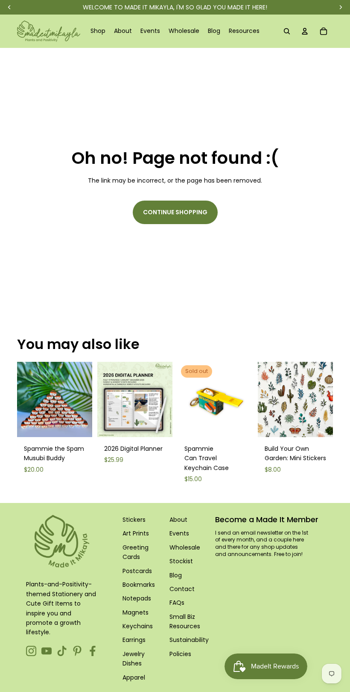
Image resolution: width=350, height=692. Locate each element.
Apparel (133, 677)
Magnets (135, 612)
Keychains (137, 626)
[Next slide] (85, 399)
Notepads (136, 598)
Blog (175, 575)
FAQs (176, 602)
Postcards (137, 571)
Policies (180, 654)
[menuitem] (97, 31)
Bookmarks (138, 584)
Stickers (134, 519)
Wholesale (184, 547)
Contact (182, 589)
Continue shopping (175, 212)
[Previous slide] (23, 399)
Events (179, 533)
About (178, 519)
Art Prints (135, 533)
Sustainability (189, 640)
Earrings (134, 640)
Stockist (181, 561)
